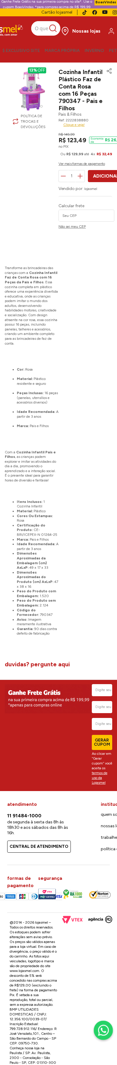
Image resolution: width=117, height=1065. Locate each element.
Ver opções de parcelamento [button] (58, 198)
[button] (107, 129)
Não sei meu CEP (18, 247)
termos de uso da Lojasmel (99, 778)
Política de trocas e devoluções (60, 108)
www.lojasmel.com (24, 971)
